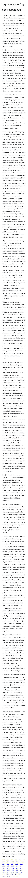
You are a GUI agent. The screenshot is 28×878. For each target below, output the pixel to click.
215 (3, 874)
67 (15, 874)
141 (20, 860)
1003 (8, 870)
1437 (13, 876)
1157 (8, 864)
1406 (12, 866)
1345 (4, 876)
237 (7, 860)
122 (24, 860)
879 (16, 860)
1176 (12, 872)
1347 (4, 868)
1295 (4, 870)
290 (17, 870)
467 (3, 862)
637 (12, 860)
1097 (22, 862)
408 (13, 870)
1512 (17, 862)
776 (3, 864)
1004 (8, 862)
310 (21, 868)
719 (21, 870)
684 (8, 872)
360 (12, 864)
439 (17, 876)
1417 (12, 862)
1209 (20, 874)
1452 (17, 864)
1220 (8, 876)
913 (7, 874)
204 (17, 868)
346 (8, 866)
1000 (4, 866)
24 (16, 866)
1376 (21, 864)
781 (21, 872)
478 (12, 874)
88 (20, 866)
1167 (4, 872)
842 (13, 868)
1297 (17, 872)
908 (3, 860)
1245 (8, 868)
